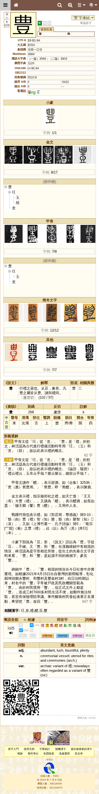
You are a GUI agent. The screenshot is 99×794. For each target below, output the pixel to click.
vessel (64, 656)
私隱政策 (48, 753)
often (44, 670)
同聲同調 (77, 635)
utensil (76, 656)
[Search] (59, 5)
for (84, 656)
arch (71, 660)
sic (44, 675)
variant (58, 666)
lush (60, 650)
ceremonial (49, 656)
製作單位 (33, 753)
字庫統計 (44, 748)
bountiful (71, 650)
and (43, 660)
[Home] (16, 5)
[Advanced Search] (70, 5)
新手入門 (13, 748)
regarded (56, 670)
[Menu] (5, 5)
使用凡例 (29, 748)
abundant (47, 650)
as (66, 670)
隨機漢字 (60, 748)
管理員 (49, 760)
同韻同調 (62, 635)
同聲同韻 (47, 635)
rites (90, 656)
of (65, 666)
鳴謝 (20, 753)
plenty (84, 650)
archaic (46, 666)
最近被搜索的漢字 (81, 748)
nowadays (82, 666)
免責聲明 (64, 753)
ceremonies (56, 660)
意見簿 (79, 753)
